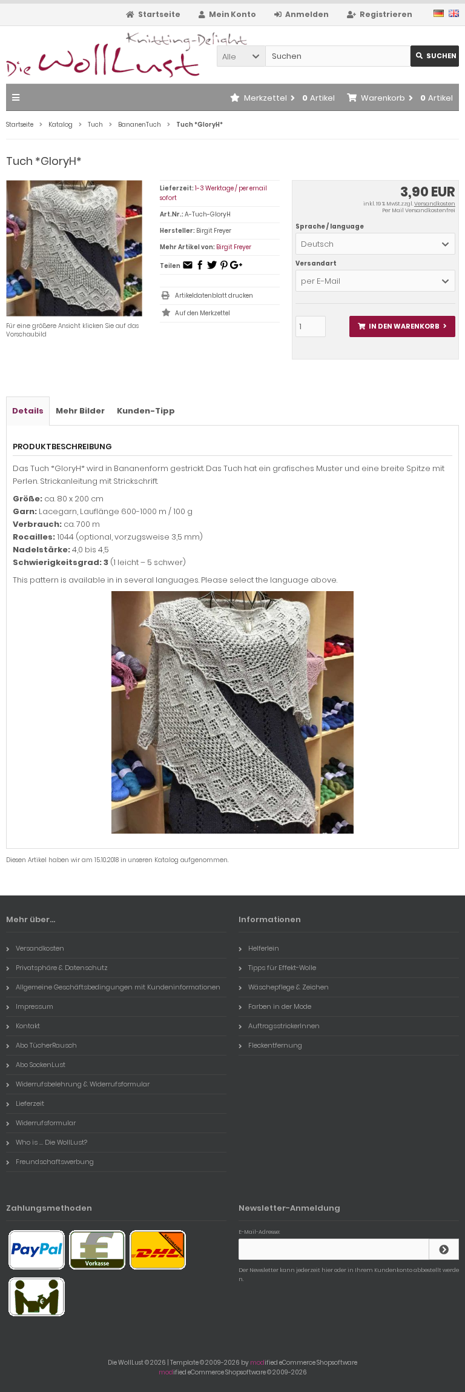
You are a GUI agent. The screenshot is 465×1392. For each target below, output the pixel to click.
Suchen (434, 56)
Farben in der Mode (279, 1006)
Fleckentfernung (275, 1045)
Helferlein (263, 948)
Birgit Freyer (233, 247)
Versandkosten (434, 203)
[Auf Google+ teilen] (236, 268)
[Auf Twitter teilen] (212, 268)
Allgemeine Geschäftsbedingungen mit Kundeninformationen (118, 987)
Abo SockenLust (40, 1064)
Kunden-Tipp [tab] (146, 411)
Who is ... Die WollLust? (51, 1142)
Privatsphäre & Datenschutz (62, 967)
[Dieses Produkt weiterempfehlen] (188, 268)
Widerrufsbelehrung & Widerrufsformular (83, 1084)
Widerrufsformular (46, 1123)
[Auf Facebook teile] (200, 268)
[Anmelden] (443, 1249)
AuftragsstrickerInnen (284, 1026)
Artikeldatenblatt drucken (214, 295)
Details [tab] (28, 411)
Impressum (34, 1006)
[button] (241, 56)
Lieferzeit (30, 1103)
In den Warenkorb (402, 326)
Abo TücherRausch (46, 1045)
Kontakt (28, 1026)
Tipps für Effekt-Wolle (282, 967)
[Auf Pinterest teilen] (224, 268)
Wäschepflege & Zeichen (288, 987)
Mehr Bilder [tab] (80, 411)
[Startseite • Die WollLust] (86, 55)
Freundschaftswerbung (55, 1161)
